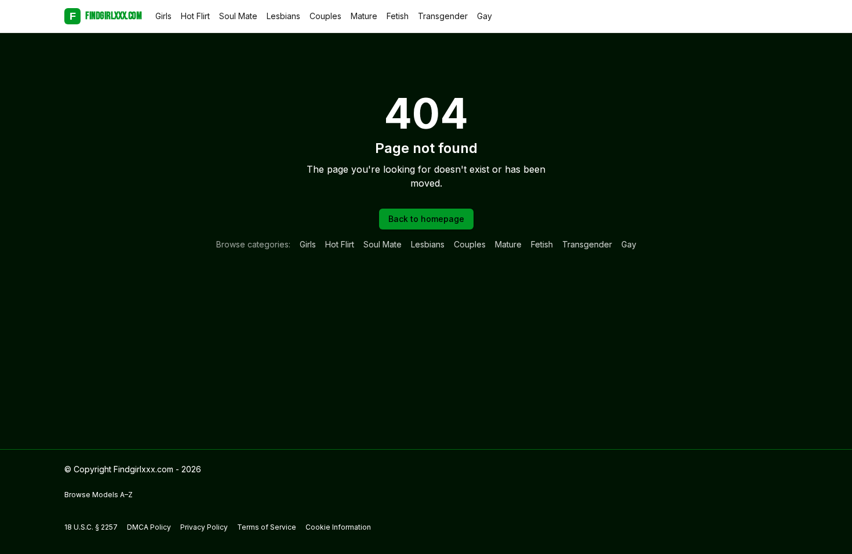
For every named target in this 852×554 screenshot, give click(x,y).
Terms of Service (266, 527)
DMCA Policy (149, 527)
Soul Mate (238, 16)
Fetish (398, 16)
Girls (163, 16)
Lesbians (283, 16)
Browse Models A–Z (98, 494)
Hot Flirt (195, 16)
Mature (364, 16)
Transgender (443, 16)
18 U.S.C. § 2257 (91, 527)
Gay (484, 16)
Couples (325, 16)
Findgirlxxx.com (105, 16)
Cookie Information (338, 527)
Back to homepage (426, 219)
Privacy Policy (204, 527)
